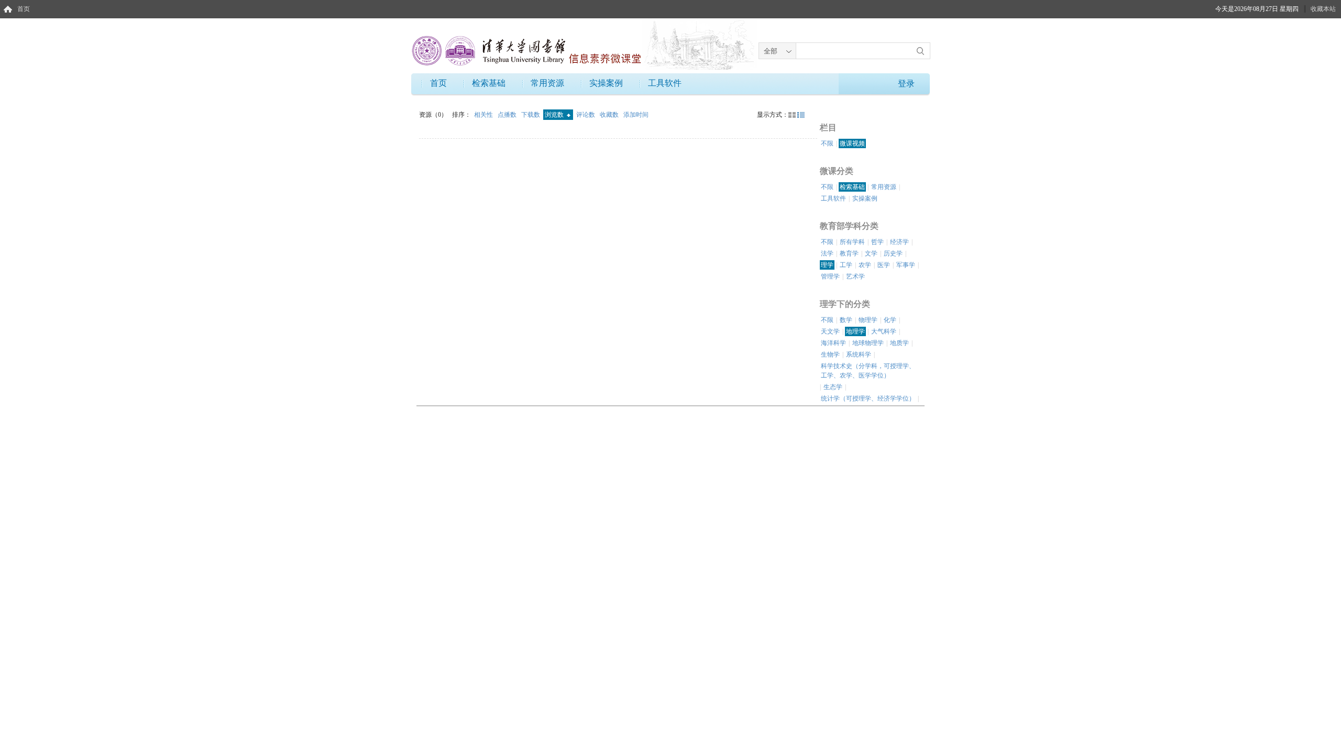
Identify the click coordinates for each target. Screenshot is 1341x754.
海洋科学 (833, 343)
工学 (846, 265)
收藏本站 (1323, 9)
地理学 (855, 331)
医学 (883, 265)
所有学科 (852, 242)
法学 (827, 253)
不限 (827, 143)
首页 (23, 9)
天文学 (830, 331)
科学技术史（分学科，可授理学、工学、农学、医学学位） (868, 370)
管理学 (830, 276)
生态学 (832, 387)
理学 (827, 265)
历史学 (893, 253)
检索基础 (488, 83)
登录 (906, 83)
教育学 (849, 253)
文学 (871, 253)
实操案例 (606, 83)
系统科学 (858, 354)
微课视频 (852, 143)
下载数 (531, 114)
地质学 (899, 343)
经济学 (899, 242)
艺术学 (855, 276)
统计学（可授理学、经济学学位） (868, 398)
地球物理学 (868, 343)
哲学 (877, 242)
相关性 (484, 114)
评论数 (586, 114)
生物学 (830, 354)
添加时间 (635, 114)
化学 (890, 320)
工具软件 (665, 83)
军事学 (905, 265)
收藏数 (610, 114)
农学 (865, 265)
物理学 (868, 320)
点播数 (508, 114)
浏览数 (555, 114)
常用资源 (547, 83)
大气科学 (883, 331)
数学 (846, 320)
